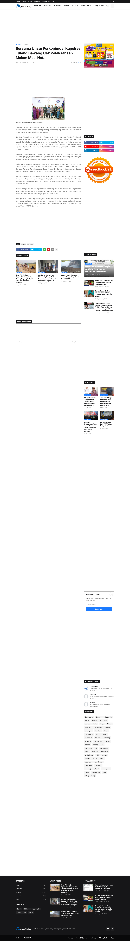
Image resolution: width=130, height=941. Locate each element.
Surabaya (88, 727)
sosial (31, 899)
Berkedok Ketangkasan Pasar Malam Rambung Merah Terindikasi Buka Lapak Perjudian (90, 426)
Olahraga (27, 909)
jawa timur (88, 738)
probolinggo (89, 755)
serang (87, 758)
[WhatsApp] (44, 249)
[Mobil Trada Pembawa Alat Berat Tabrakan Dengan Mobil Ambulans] (89, 283)
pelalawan (104, 751)
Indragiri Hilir (108, 717)
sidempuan (88, 762)
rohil (97, 755)
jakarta (98, 734)
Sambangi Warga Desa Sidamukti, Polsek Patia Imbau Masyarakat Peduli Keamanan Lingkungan (47, 278)
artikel (31, 885)
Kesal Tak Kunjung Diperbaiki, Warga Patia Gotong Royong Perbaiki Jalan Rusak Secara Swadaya (24, 278)
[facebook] (110, 1)
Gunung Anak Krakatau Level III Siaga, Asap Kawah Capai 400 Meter (70, 277)
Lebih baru (20, 342)
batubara (98, 731)
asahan (107, 727)
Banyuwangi (89, 717)
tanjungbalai (106, 769)
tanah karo (88, 765)
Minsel (109, 724)
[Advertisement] (65, 26)
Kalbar (87, 720)
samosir (104, 755)
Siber (53, 1)
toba (104, 772)
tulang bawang (90, 776)
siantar (102, 758)
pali (96, 748)
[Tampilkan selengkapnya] (56, 249)
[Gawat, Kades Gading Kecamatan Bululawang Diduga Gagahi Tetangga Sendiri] (89, 293)
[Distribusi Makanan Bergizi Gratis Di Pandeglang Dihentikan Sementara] (88, 887)
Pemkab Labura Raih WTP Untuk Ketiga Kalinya (106, 424)
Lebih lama (76, 342)
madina (87, 745)
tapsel (87, 772)
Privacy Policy (46, 1)
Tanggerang (98, 727)
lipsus (108, 741)
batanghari (88, 731)
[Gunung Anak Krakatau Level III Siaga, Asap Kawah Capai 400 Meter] (55, 914)
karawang (106, 738)
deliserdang (89, 734)
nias (102, 745)
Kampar (94, 720)
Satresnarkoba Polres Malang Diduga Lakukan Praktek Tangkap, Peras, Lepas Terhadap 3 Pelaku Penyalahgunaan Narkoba (104, 306)
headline (26, 44)
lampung (88, 741)
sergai (95, 758)
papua (87, 751)
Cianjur (98, 717)
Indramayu (30, 244)
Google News (98, 6)
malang (95, 745)
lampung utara (98, 741)
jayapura (98, 738)
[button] (107, 6)
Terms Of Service (27, 1)
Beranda (37, 6)
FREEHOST (27, 938)
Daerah (47, 6)
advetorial (36, 909)
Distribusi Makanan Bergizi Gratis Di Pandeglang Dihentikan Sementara (104, 886)
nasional (31, 892)
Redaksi (75, 6)
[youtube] (113, 1)
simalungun (99, 762)
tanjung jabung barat (92, 769)
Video (66, 6)
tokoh (31, 912)
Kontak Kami (86, 6)
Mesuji (102, 724)
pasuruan (95, 751)
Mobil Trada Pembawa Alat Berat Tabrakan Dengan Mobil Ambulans (104, 282)
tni (25, 912)
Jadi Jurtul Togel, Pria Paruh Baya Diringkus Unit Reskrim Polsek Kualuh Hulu (106, 401)
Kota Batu (103, 720)
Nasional (58, 6)
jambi (105, 734)
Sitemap (18, 1)
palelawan (88, 748)
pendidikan (31, 896)
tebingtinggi (96, 772)
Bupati (19, 909)
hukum (19, 912)
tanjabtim (98, 765)
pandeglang (104, 748)
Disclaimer (37, 1)
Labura (87, 724)
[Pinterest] (48, 249)
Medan (95, 724)
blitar (106, 731)
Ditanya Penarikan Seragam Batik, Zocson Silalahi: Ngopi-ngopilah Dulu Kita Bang (90, 401)
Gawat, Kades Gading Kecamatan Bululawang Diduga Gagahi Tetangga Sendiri (103, 293)
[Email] (52, 249)
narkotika (31, 888)
